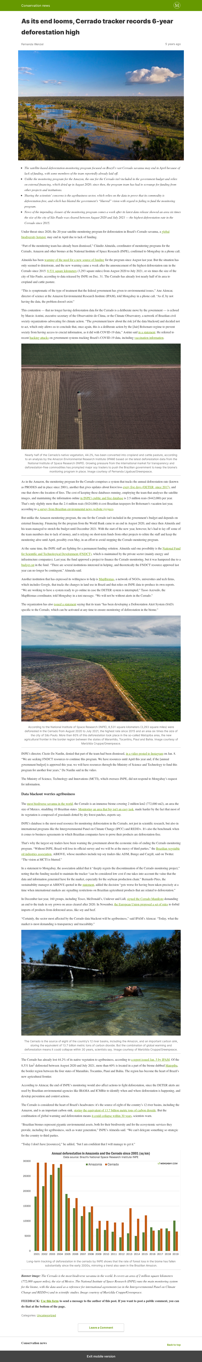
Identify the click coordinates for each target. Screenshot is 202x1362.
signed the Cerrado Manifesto (145, 899)
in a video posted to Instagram (144, 753)
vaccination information (149, 337)
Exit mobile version (101, 1356)
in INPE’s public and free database (101, 498)
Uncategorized (46, 1315)
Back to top (174, 1344)
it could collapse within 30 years (112, 1116)
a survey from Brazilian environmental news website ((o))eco (75, 509)
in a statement (146, 332)
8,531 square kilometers (62, 271)
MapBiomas (106, 579)
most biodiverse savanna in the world (50, 803)
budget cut (27, 565)
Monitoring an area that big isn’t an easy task (106, 809)
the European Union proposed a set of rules (141, 904)
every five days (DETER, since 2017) (146, 487)
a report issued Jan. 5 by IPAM (150, 1059)
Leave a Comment (101, 1327)
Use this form (50, 1301)
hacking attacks (39, 337)
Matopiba (171, 1065)
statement (88, 884)
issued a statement (65, 604)
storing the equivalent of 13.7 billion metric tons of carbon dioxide (115, 1110)
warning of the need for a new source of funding (74, 260)
